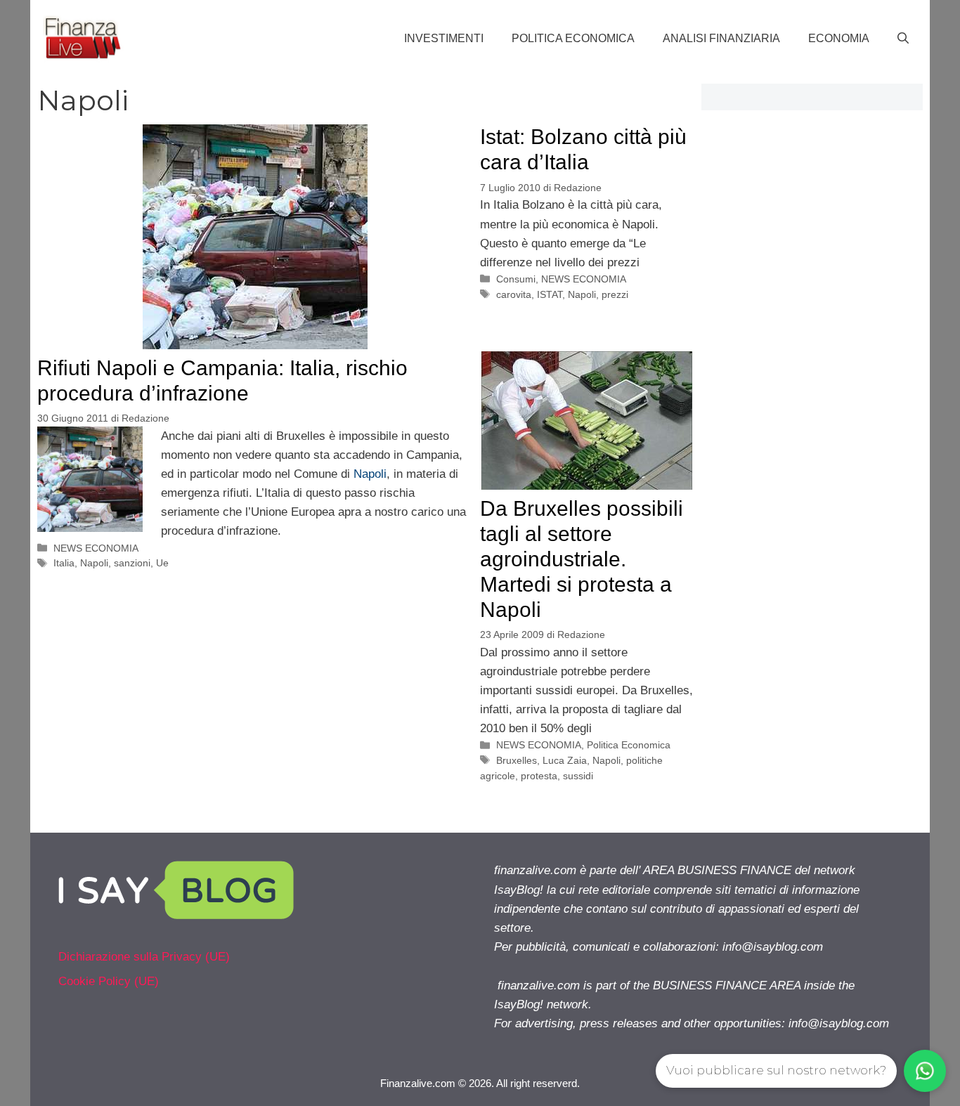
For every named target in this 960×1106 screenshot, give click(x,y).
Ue (162, 562)
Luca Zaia (565, 760)
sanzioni (132, 562)
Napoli (370, 474)
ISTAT (549, 294)
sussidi (578, 775)
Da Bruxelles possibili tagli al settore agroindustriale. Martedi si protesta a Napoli (581, 559)
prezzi (615, 294)
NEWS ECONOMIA (95, 548)
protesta (539, 775)
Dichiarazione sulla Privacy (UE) (144, 956)
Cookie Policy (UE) (108, 981)
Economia (838, 38)
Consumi (516, 279)
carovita (513, 294)
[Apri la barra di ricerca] (903, 38)
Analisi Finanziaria (721, 38)
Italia (63, 562)
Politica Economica (573, 38)
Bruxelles (516, 760)
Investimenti (444, 38)
